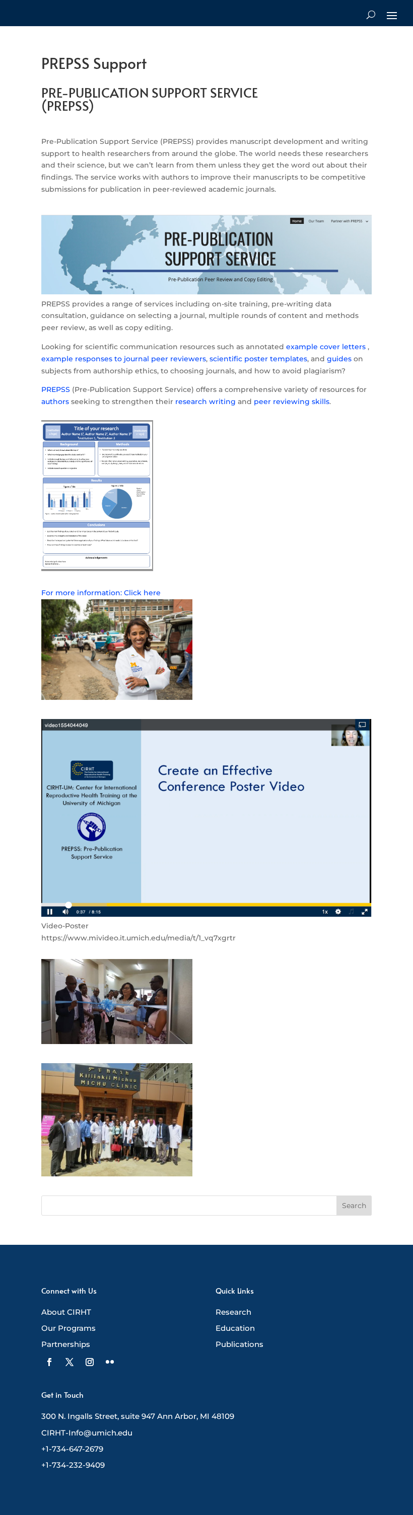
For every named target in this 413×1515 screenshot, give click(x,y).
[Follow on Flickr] (110, 1362)
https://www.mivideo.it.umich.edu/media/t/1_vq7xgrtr (138, 937)
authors (55, 401)
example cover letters (326, 346)
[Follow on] (49, 1362)
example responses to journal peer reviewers (123, 358)
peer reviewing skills (291, 401)
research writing (205, 401)
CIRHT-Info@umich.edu (86, 1433)
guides (339, 358)
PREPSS (55, 389)
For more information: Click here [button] (101, 592)
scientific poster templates (258, 358)
